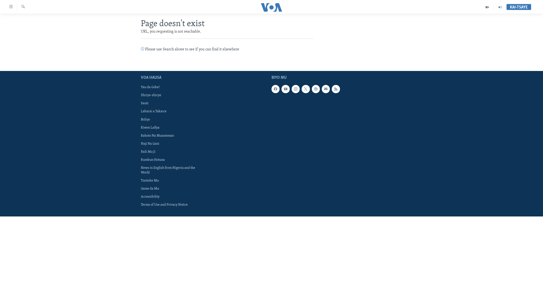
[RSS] (336, 89)
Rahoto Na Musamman (157, 135)
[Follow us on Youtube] (285, 89)
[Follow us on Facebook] (276, 89)
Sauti (144, 103)
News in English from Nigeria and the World (168, 170)
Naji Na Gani (150, 143)
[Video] (487, 7)
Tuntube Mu (150, 180)
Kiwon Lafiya (150, 127)
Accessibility (150, 196)
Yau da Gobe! (150, 87)
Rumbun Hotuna (153, 159)
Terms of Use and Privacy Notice (164, 205)
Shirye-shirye (151, 95)
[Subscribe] (326, 89)
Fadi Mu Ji (148, 151)
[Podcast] (316, 89)
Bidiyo (145, 119)
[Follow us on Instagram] (296, 89)
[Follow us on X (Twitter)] (306, 89)
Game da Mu (150, 188)
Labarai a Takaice (154, 111)
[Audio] (500, 7)
